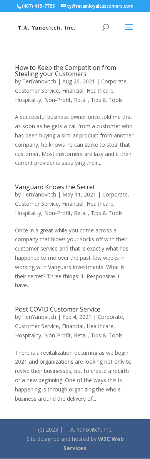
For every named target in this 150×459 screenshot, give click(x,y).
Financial (72, 90)
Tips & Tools (107, 99)
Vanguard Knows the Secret (55, 187)
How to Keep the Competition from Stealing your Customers (65, 70)
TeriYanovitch (39, 81)
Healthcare (100, 90)
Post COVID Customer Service (57, 309)
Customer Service (37, 90)
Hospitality (28, 99)
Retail (81, 99)
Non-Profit (57, 99)
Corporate (114, 81)
